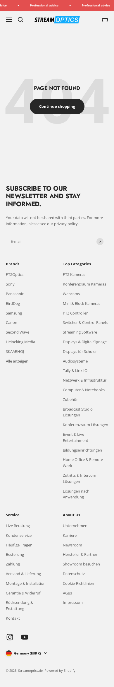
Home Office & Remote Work (83, 462)
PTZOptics (14, 274)
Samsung (14, 313)
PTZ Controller (75, 313)
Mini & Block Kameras (81, 303)
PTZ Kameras (74, 274)
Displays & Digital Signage (85, 341)
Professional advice (42, 5)
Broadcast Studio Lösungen (78, 412)
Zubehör (70, 399)
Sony (10, 284)
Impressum (73, 602)
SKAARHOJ (15, 351)
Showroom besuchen (81, 564)
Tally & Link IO (75, 370)
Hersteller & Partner (80, 554)
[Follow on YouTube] (25, 637)
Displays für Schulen (80, 351)
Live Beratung (18, 525)
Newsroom (72, 545)
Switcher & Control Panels (85, 322)
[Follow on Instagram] (10, 637)
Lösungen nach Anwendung (76, 494)
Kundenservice (19, 535)
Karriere (70, 535)
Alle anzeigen (17, 361)
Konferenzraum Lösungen (85, 424)
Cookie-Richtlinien (78, 583)
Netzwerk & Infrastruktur (84, 380)
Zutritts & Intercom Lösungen (79, 478)
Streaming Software (80, 332)
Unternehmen (75, 525)
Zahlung (13, 564)
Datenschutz (74, 573)
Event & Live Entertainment (75, 437)
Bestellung (15, 554)
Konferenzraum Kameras (84, 284)
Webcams (71, 293)
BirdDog (13, 303)
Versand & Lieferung (23, 573)
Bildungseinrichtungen (82, 450)
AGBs (67, 593)
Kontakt (13, 618)
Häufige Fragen (19, 545)
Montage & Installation (26, 583)
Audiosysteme (75, 361)
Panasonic (15, 293)
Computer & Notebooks (84, 389)
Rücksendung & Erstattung (19, 605)
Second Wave (17, 332)
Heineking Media (20, 341)
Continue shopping (57, 106)
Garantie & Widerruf (23, 593)
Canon (11, 322)
